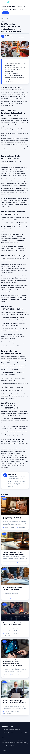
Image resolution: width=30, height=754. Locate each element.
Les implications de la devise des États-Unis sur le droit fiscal (13, 518)
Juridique (19, 6)
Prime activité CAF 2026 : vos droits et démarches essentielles (13, 553)
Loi (24, 6)
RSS (2, 737)
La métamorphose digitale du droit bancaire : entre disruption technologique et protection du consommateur (12, 662)
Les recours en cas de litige (11, 73)
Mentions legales (21, 735)
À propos (21, 9)
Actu (10, 9)
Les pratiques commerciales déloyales (14, 75)
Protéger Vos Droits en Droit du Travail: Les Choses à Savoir (13, 624)
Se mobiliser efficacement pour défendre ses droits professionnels (14, 701)
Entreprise (4, 9)
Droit (13, 6)
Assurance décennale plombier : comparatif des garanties (13, 588)
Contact (5, 13)
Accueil (4, 6)
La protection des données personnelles (14, 77)
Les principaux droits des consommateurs (15, 67)
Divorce (15, 9)
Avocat (9, 6)
